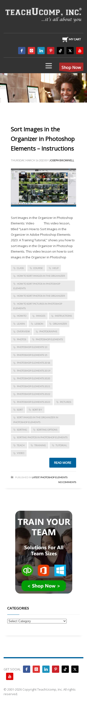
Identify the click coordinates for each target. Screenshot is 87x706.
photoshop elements (49, 339)
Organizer (60, 323)
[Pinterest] (50, 50)
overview (23, 331)
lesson (39, 323)
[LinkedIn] (41, 50)
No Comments (67, 482)
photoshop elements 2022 (33, 393)
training (40, 445)
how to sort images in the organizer (41, 275)
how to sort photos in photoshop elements (36, 286)
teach (21, 445)
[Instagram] (31, 50)
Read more (62, 462)
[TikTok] (60, 50)
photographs (48, 331)
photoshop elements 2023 (33, 401)
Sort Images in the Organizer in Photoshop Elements (35, 419)
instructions (63, 315)
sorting (22, 429)
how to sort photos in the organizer (41, 295)
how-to (21, 315)
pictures (65, 401)
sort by (37, 409)
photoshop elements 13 (32, 347)
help (55, 268)
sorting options (47, 429)
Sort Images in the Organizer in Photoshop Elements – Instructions (43, 138)
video (20, 452)
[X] (70, 50)
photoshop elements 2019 (33, 370)
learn (21, 323)
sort (20, 409)
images (40, 315)
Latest (35, 477)
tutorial (61, 445)
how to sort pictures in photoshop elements (37, 306)
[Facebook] (21, 50)
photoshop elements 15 (32, 354)
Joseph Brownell (61, 160)
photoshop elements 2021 (33, 386)
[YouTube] (79, 50)
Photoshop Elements (53, 477)
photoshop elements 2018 (33, 362)
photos (21, 339)
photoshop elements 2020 (33, 378)
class (20, 268)
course (38, 268)
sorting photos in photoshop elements (42, 437)
